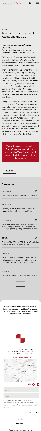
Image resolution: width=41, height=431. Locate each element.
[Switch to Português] (30, 3)
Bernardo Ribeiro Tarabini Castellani (18, 53)
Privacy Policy (18, 430)
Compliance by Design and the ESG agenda (19, 195)
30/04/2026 (6, 271)
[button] (20, 284)
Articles (5, 29)
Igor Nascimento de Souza (16, 50)
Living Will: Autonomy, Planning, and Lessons (19, 276)
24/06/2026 (6, 191)
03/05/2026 (6, 238)
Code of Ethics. (27, 430)
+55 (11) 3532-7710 (26, 349)
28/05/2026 (6, 205)
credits (20, 419)
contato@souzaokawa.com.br (20, 357)
